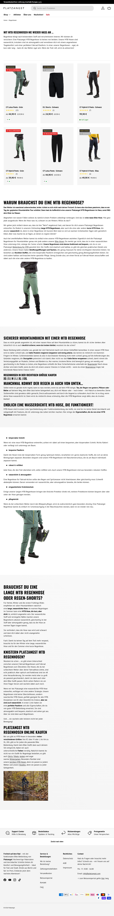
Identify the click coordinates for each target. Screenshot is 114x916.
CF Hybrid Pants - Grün (15, 171)
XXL (25, 378)
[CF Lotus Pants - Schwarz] (57, 148)
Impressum (67, 867)
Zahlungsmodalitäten (48, 869)
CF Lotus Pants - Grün (14, 107)
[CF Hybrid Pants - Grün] (20, 148)
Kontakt (43, 882)
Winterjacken (15, 759)
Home (5, 20)
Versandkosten (46, 873)
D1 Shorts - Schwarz (51, 107)
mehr (40, 2)
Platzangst (11, 908)
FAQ (42, 887)
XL (20, 378)
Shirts (10, 756)
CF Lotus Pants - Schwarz (52, 171)
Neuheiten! (38, 15)
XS (5, 378)
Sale (48, 15)
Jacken (22, 756)
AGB (64, 863)
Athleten (17, 15)
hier (103, 878)
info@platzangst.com (91, 873)
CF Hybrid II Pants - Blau (89, 171)
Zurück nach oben (57, 841)
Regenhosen (13, 20)
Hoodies (22, 765)
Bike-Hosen (59, 241)
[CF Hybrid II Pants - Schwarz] (93, 85)
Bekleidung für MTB (21, 247)
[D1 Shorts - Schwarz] (57, 85)
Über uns (27, 15)
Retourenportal (46, 878)
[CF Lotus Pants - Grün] (20, 85)
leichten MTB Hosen (18, 762)
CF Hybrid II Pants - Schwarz (90, 107)
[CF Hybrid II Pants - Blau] (93, 148)
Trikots (16, 756)
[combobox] (62, 8)
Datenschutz (68, 858)
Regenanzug (90, 367)
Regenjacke (92, 364)
